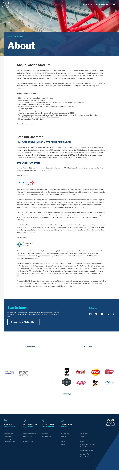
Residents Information (86, 450)
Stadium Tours (27, 439)
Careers (63, 441)
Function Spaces (46, 436)
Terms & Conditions (85, 439)
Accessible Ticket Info (101, 4)
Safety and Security (9, 441)
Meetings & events (28, 441)
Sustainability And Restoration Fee (85, 453)
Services (44, 439)
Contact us (64, 444)
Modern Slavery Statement (87, 444)
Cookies (82, 436)
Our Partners (64, 439)
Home (9, 36)
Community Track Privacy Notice (87, 447)
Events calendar (27, 436)
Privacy (82, 441)
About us (63, 436)
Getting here (7, 436)
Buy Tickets (86, 4)
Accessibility (7, 439)
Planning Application (85, 456)
